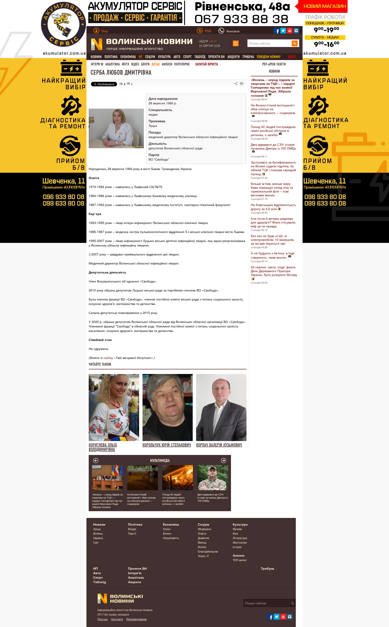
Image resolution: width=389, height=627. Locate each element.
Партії (132, 533)
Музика (237, 529)
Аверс (292, 56)
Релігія (202, 547)
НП (95, 568)
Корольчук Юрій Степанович (166, 445)
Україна (98, 538)
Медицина (204, 529)
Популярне (182, 64)
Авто (177, 56)
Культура (164, 56)
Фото (125, 64)
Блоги (145, 64)
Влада (132, 529)
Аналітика (112, 64)
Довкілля (203, 538)
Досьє (156, 64)
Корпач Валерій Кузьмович (219, 445)
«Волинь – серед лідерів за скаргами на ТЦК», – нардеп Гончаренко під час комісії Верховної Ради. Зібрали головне (107, 501)
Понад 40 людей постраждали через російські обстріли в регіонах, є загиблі (273, 130)
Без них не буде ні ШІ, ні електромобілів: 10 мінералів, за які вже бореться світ (272, 239)
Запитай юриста (206, 64)
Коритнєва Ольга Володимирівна (103, 447)
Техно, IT (203, 556)
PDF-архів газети (274, 64)
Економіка (128, 56)
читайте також (100, 364)
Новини (96, 56)
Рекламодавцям (136, 619)
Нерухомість (171, 538)
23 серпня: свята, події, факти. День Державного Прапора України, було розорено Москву (274, 271)
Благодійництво (208, 551)
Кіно (235, 533)
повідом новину (268, 56)
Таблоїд (199, 56)
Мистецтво (240, 542)
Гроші (166, 529)
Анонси (167, 64)
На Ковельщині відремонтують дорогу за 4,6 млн (273, 206)
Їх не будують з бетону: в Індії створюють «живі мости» (272, 255)
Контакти (117, 619)
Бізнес (167, 533)
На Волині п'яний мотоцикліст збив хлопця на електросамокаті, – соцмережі (273, 109)
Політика (111, 56)
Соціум (150, 56)
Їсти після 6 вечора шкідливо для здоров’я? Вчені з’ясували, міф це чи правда (273, 222)
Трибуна (248, 56)
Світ (96, 542)
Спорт (187, 56)
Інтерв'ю (97, 64)
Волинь (98, 533)
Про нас (102, 619)
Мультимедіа (160, 460)
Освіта (202, 533)
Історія (237, 547)
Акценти (234, 56)
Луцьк (96, 529)
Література (240, 538)
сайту (108, 357)
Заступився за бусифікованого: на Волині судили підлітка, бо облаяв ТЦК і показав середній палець (273, 168)
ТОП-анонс (240, 560)
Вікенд (202, 542)
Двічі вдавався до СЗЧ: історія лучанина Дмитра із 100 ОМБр (273, 146)
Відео (135, 64)
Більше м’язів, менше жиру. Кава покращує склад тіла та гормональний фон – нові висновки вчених (272, 189)
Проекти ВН (216, 56)
